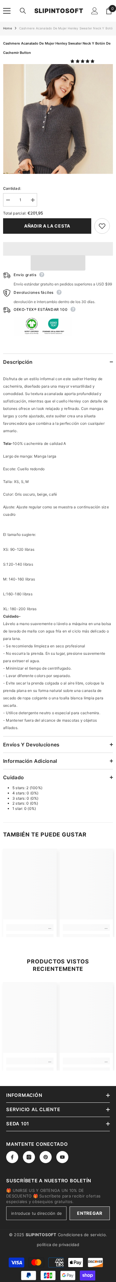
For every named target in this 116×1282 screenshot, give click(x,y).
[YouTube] (62, 1157)
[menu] (7, 11)
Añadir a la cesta (47, 225)
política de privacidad (58, 1244)
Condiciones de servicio (82, 1234)
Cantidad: (12, 188)
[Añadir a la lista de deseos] (102, 226)
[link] (30, 927)
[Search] (23, 11)
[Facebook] (12, 1157)
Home (7, 28)
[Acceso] (94, 10)
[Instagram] (29, 1157)
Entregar (89, 1213)
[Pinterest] (46, 1157)
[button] (83, 61)
